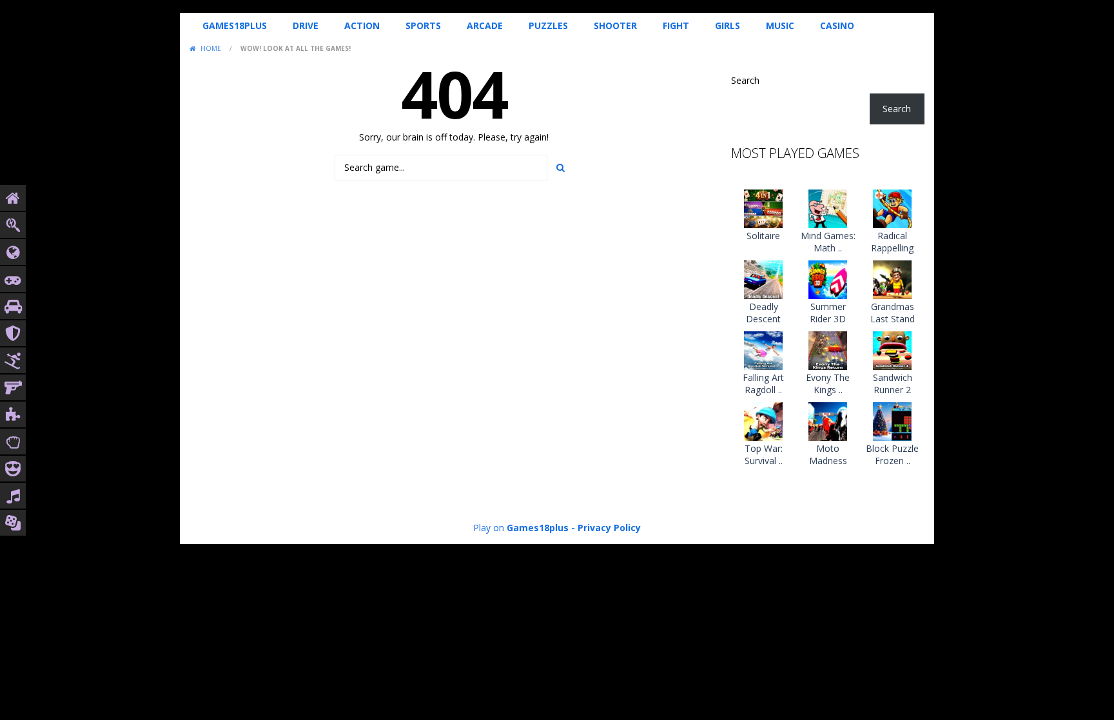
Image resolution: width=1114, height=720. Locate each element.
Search (745, 80)
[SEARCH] (560, 167)
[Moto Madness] (827, 420)
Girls (727, 25)
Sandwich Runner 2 (892, 383)
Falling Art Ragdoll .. (763, 383)
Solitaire (763, 235)
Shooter (615, 25)
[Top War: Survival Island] (763, 420)
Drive (305, 25)
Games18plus (234, 25)
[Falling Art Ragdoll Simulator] (763, 349)
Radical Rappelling (892, 241)
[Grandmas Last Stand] (892, 278)
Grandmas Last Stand (892, 312)
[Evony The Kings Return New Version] (827, 349)
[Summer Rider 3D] (827, 278)
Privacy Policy (609, 527)
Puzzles (548, 25)
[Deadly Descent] (763, 278)
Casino (837, 25)
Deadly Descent (763, 312)
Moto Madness (828, 454)
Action (362, 25)
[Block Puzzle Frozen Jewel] (892, 420)
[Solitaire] (763, 207)
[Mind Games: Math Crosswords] (827, 207)
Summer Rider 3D (828, 312)
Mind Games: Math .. (828, 241)
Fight (676, 25)
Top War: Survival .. (764, 454)
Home (211, 48)
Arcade (485, 25)
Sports (423, 25)
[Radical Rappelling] (892, 207)
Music (780, 25)
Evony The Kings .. (828, 383)
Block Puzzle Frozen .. (892, 454)
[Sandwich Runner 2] (892, 349)
